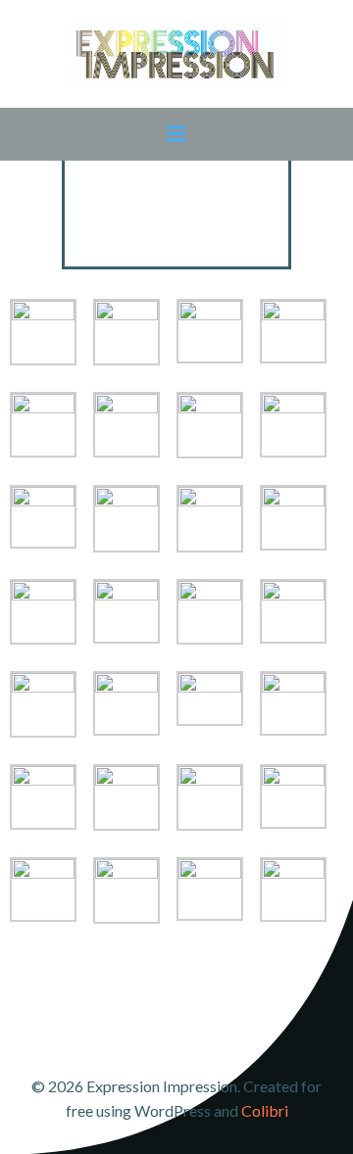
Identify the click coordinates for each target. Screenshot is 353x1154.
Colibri (264, 1110)
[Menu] (176, 134)
